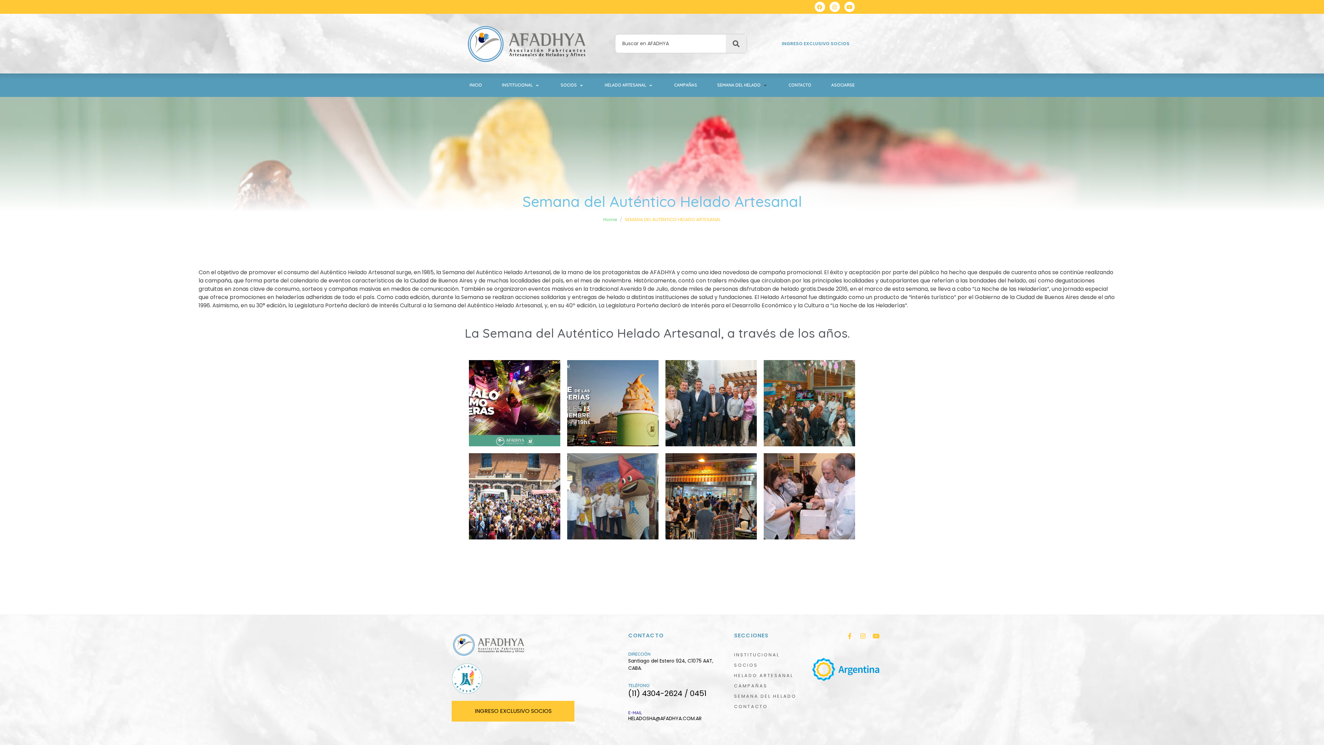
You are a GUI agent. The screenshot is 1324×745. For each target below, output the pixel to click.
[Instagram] (835, 7)
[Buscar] (736, 43)
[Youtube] (849, 7)
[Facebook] (820, 7)
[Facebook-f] (850, 636)
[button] (521, 85)
